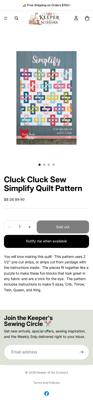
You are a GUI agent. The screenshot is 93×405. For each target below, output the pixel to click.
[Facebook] (47, 394)
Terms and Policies (46, 383)
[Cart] (87, 18)
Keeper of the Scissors (52, 372)
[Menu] (5, 18)
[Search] (16, 18)
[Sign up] (81, 352)
